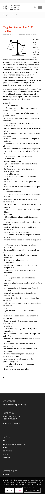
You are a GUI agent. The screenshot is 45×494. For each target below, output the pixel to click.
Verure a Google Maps (12, 423)
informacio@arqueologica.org (16, 405)
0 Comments (21, 34)
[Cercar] (34, 7)
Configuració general (32, 490)
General (29, 34)
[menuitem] (34, 7)
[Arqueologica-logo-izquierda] (18, 7)
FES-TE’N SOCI (7, 451)
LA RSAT (5, 441)
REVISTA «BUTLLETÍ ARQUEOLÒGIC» (14, 444)
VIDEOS (5, 454)
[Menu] (39, 7)
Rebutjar (19, 490)
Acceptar (9, 490)
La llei (7, 31)
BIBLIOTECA (6, 448)
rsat (36, 34)
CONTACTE (6, 458)
